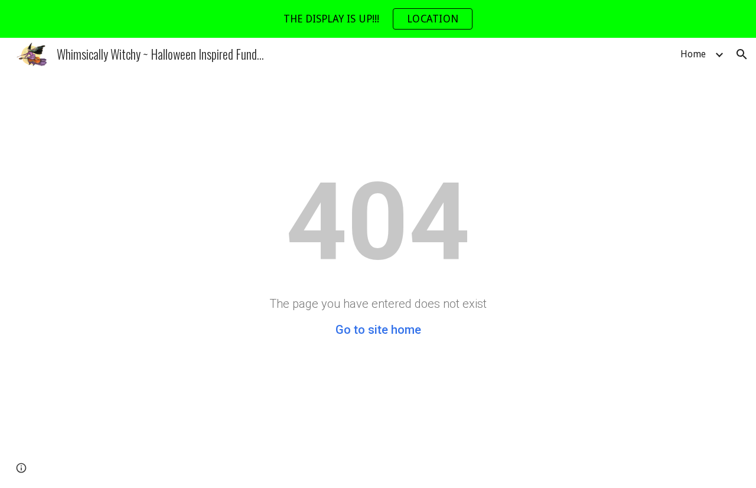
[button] (742, 54)
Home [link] (693, 54)
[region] (378, 19)
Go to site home (378, 330)
